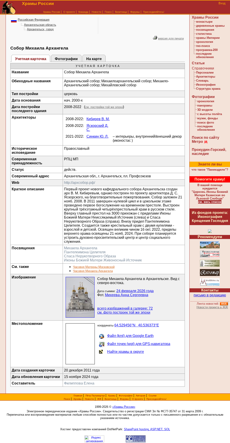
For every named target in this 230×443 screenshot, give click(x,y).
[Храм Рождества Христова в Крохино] (209, 285)
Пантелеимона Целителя (85, 252)
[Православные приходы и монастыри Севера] (209, 266)
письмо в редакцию (210, 295)
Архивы (77, 399)
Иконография (206, 84)
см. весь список (209, 202)
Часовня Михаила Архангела (93, 271)
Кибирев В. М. (98, 119)
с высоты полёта (209, 114)
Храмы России (51, 12)
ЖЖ (99, 399)
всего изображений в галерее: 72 (125, 308)
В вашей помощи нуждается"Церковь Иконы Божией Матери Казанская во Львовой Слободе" (210, 191)
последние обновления (205, 55)
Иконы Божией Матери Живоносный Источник (103, 260)
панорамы (204, 105)
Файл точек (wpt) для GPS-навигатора (138, 344)
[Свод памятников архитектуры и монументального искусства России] (209, 248)
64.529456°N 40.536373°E (136, 325)
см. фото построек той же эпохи (123, 312)
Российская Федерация (33, 19)
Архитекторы (205, 76)
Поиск (108, 12)
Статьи (198, 63)
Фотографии (66, 59)
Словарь (202, 80)
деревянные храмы (210, 25)
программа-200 (207, 50)
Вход (222, 3)
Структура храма (208, 88)
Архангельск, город (40, 29)
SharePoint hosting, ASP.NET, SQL (147, 429)
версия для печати (171, 38)
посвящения (205, 29)
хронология (204, 41)
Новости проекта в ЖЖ (212, 307)
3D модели (205, 109)
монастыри (204, 21)
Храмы (111, 395)
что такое (210, 169)
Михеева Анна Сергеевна (126, 295)
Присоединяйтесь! (153, 12)
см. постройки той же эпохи (104, 107)
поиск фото (205, 122)
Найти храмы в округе (125, 352)
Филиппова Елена (79, 383)
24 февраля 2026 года (135, 291)
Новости (96, 12)
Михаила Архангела (80, 248)
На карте (94, 59)
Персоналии (205, 72)
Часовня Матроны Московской (94, 267)
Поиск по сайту (205, 137)
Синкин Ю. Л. (97, 136)
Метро (197, 141)
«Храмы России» (123, 406)
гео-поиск (203, 46)
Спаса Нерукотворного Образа (90, 256)
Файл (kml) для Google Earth (130, 336)
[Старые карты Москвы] (209, 275)
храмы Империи (208, 37)
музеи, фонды (207, 118)
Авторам (140, 395)
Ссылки (153, 395)
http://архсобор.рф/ (79, 183)
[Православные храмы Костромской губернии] (209, 257)
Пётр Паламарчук (95, 395)
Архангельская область (40, 24)
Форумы (135, 12)
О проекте (137, 399)
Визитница (121, 12)
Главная (78, 395)
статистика (204, 33)
